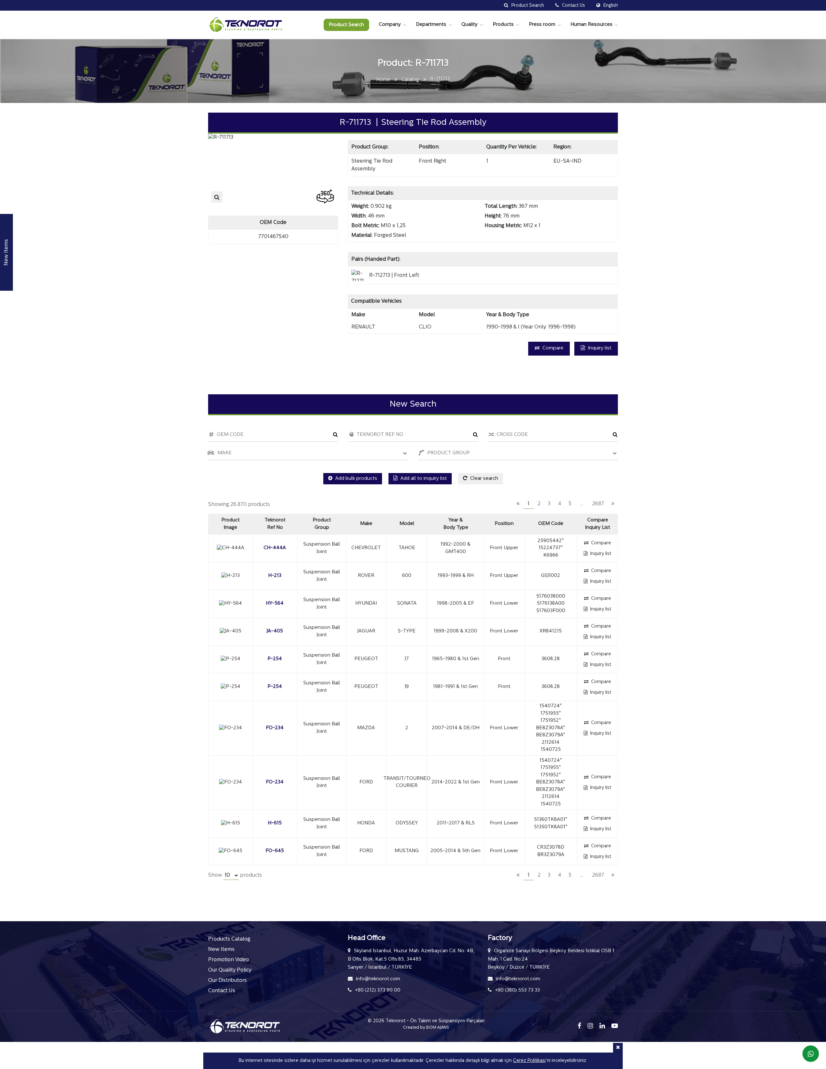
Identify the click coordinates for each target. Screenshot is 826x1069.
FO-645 (275, 851)
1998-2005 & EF (455, 603)
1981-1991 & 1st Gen (455, 686)
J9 (407, 686)
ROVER (366, 575)
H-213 (274, 575)
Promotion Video (228, 960)
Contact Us (221, 990)
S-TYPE (407, 631)
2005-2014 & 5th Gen (455, 851)
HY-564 (275, 603)
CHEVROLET (366, 548)
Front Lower (504, 603)
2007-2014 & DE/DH (455, 728)
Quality (469, 24)
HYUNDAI (366, 603)
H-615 (275, 823)
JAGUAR (366, 631)
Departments (431, 24)
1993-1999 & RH (456, 575)
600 (406, 575)
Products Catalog (229, 939)
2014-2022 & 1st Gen (455, 782)
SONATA (407, 603)
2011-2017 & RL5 (456, 823)
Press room (542, 24)
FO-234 (275, 728)
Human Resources (591, 24)
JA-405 (275, 631)
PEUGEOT (366, 659)
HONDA (366, 823)
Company (390, 24)
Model (406, 523)
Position (504, 523)
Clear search (483, 478)
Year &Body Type (455, 524)
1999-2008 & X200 (455, 631)
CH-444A (275, 548)
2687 (598, 504)
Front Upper (504, 548)
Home (383, 79)
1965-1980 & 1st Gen (455, 659)
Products (503, 24)
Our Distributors (227, 980)
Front (504, 659)
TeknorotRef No (275, 524)
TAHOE (406, 548)
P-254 (274, 659)
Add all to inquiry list (423, 478)
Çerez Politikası (529, 1060)
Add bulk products (355, 478)
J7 (407, 659)
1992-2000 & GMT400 (455, 548)
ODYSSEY (407, 823)
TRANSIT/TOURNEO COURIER (406, 782)
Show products (235, 875)
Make (366, 523)
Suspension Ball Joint (321, 548)
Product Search (346, 25)
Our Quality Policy (229, 970)
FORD (366, 782)
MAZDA (366, 728)
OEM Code (550, 523)
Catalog (410, 79)
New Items (221, 949)
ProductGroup (322, 524)
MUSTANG (407, 851)
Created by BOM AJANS (426, 1027)
